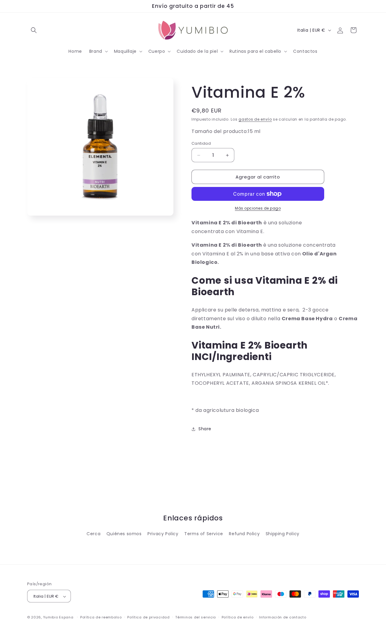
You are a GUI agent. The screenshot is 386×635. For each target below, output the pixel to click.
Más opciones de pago (258, 208)
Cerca (93, 534)
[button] (98, 51)
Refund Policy (244, 534)
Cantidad (201, 143)
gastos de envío (255, 119)
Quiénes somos (124, 534)
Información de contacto (282, 617)
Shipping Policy (282, 534)
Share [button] (204, 429)
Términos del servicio (195, 617)
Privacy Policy (162, 534)
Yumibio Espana (58, 617)
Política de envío (238, 617)
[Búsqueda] (33, 30)
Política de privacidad (148, 617)
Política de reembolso (101, 617)
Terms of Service (203, 534)
